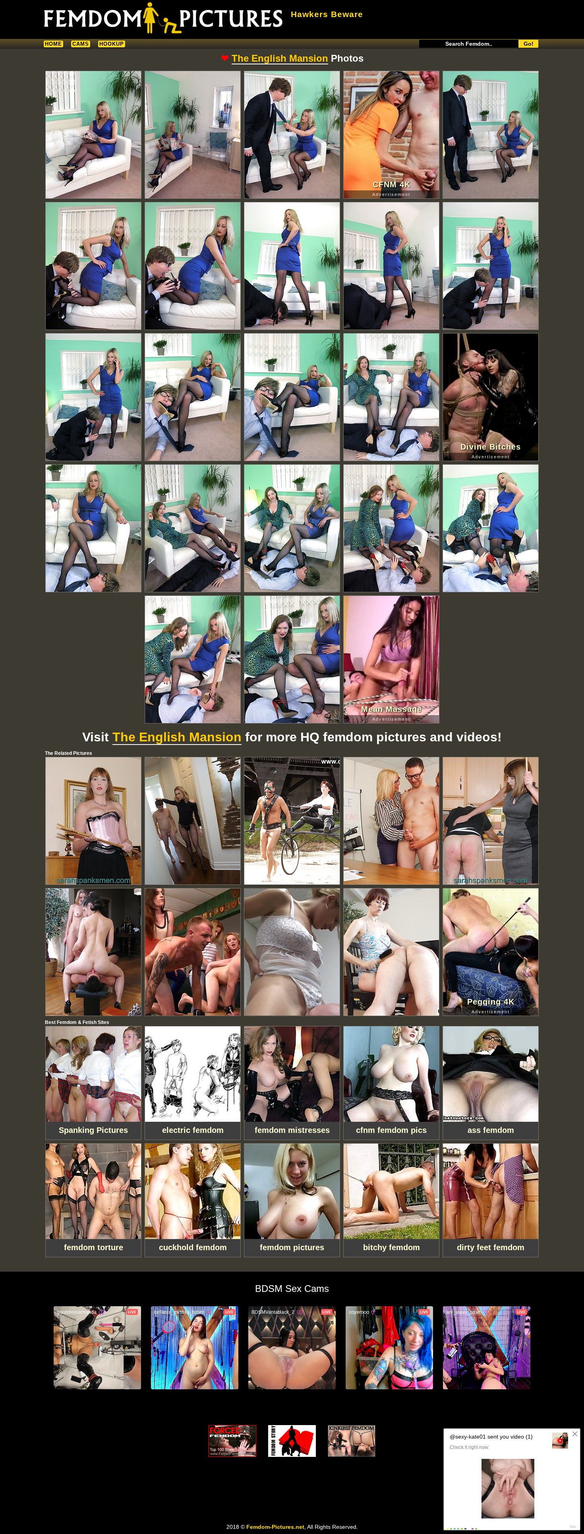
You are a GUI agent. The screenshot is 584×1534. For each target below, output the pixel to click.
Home (53, 44)
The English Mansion (280, 58)
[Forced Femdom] (232, 1441)
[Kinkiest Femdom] (351, 1441)
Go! (529, 44)
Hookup (111, 44)
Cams (80, 44)
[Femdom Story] (292, 1441)
